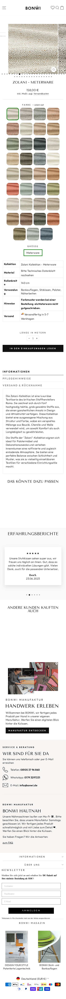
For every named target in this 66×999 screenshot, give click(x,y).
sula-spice (13, 219)
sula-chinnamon (26, 219)
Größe (33, 246)
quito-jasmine (53, 159)
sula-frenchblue (33, 234)
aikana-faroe (13, 144)
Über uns (32, 864)
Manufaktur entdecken (27, 730)
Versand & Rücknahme (22, 385)
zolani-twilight (40, 114)
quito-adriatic (26, 189)
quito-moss (53, 189)
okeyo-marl (53, 144)
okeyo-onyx (26, 159)
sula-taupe (53, 204)
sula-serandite (53, 219)
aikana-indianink (40, 144)
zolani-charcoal (26, 114)
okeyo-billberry (40, 159)
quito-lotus (40, 174)
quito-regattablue (40, 189)
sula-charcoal (40, 204)
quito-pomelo (13, 189)
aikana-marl (26, 129)
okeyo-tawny (13, 159)
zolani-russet (53, 114)
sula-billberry (46, 234)
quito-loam (26, 174)
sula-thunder (40, 219)
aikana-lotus (40, 129)
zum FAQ (8, 842)
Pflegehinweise (17, 378)
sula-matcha (19, 234)
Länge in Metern (33, 332)
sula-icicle (26, 204)
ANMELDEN (31, 910)
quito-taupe (13, 174)
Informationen (16, 371)
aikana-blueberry (26, 144)
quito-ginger (53, 174)
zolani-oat (13, 114)
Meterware (33, 252)
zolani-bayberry (13, 129)
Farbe (33, 105)
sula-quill (13, 204)
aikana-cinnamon (53, 129)
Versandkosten (41, 93)
